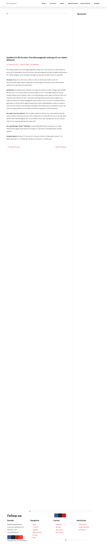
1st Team (53, 3)
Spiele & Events (73, 3)
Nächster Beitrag (61, 147)
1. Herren (22, 64)
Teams (62, 3)
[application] (46, 3)
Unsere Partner (85, 3)
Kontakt (96, 3)
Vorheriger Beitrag (13, 147)
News (44, 3)
